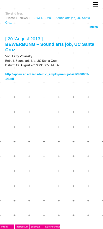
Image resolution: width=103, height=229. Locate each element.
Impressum (22, 226)
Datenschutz (52, 226)
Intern (94, 27)
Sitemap (35, 226)
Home (10, 18)
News (24, 18)
